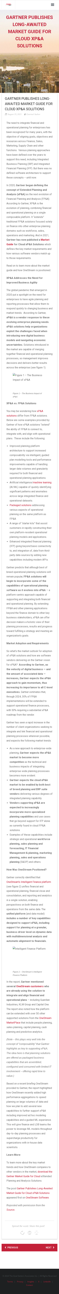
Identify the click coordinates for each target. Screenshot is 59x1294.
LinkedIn (47, 1281)
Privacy (20, 1281)
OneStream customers (30, 986)
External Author (33, 114)
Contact (29, 1285)
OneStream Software (37, 1197)
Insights (30, 1281)
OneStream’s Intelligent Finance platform (28, 881)
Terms (10, 1281)
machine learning (42, 482)
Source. (10, 1209)
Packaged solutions (20, 505)
